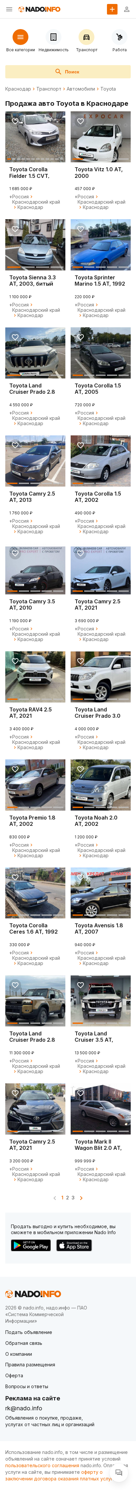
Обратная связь (23, 1343)
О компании (18, 1354)
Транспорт (48, 89)
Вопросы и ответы (26, 1386)
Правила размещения (30, 1364)
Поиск (72, 71)
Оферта (14, 1375)
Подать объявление (28, 1332)
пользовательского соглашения (42, 1465)
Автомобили (81, 89)
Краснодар (18, 89)
